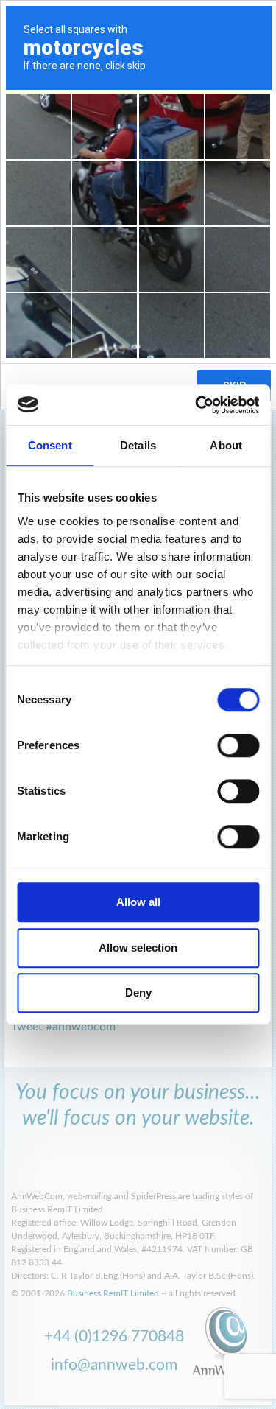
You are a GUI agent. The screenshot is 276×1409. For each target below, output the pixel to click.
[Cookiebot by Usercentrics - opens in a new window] (196, 405)
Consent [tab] (50, 445)
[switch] (238, 745)
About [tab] (226, 445)
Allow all (138, 902)
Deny (138, 992)
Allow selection (138, 947)
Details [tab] (138, 445)
